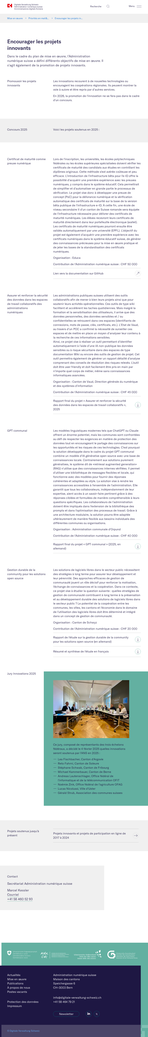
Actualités (13, 975)
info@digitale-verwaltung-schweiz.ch (77, 997)
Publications (15, 983)
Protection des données (22, 1002)
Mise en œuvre (15, 18)
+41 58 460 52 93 (20, 899)
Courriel (13, 895)
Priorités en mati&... (38, 18)
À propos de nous (18, 987)
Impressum (14, 1006)
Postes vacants (17, 992)
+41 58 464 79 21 (64, 1002)
